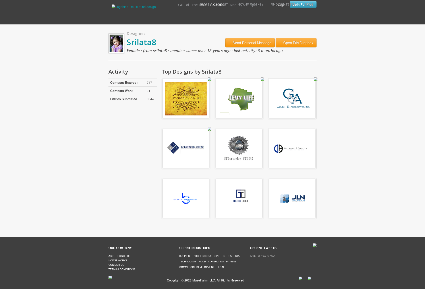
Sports (219, 256)
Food (202, 261)
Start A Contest (213, 4)
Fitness (231, 261)
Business (185, 256)
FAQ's (309, 4)
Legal (220, 267)
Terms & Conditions (121, 269)
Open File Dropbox (297, 42)
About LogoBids (119, 256)
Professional (202, 256)
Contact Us (116, 264)
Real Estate (234, 256)
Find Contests (283, 4)
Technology (187, 261)
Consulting (216, 261)
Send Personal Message (251, 42)
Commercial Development (196, 267)
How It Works (249, 4)
